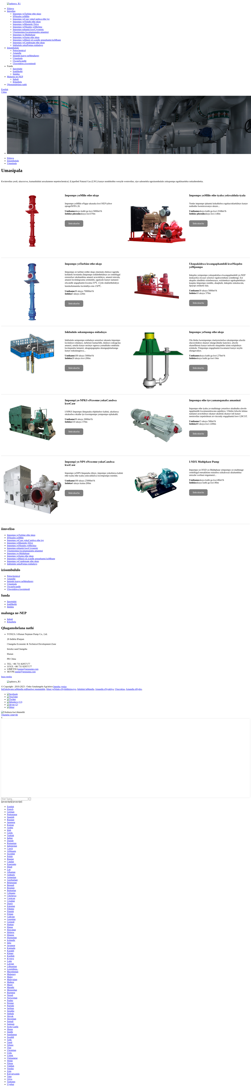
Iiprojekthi (17, 69)
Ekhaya (10, 8)
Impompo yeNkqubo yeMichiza (27, 27)
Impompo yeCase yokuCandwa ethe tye (31, 19)
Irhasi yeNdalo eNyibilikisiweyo (61, 689)
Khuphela (17, 82)
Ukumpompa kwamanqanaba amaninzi (31, 32)
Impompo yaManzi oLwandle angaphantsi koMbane (37, 40)
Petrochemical (19, 50)
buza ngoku (6, 676)
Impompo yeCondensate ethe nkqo (29, 42)
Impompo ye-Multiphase (24, 34)
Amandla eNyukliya (104, 689)
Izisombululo (13, 48)
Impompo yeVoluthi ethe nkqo (27, 21)
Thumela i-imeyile (9, 715)
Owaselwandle (19, 61)
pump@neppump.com (28, 669)
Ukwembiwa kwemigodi (24, 63)
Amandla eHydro (134, 689)
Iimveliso (11, 11)
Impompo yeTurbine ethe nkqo (27, 14)
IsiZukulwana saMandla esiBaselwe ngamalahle (23, 689)
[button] (74, 223)
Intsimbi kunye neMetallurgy (26, 55)
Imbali (16, 79)
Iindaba (16, 74)
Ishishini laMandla (85, 689)
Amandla (17, 53)
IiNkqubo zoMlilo (21, 16)
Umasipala (18, 58)
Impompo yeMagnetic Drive (26, 24)
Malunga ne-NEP (15, 76)
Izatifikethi (18, 71)
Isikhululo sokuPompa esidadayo (28, 45)
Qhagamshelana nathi (17, 84)
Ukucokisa (120, 689)
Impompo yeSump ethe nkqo (26, 37)
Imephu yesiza (60, 686)
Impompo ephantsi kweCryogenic (28, 29)
